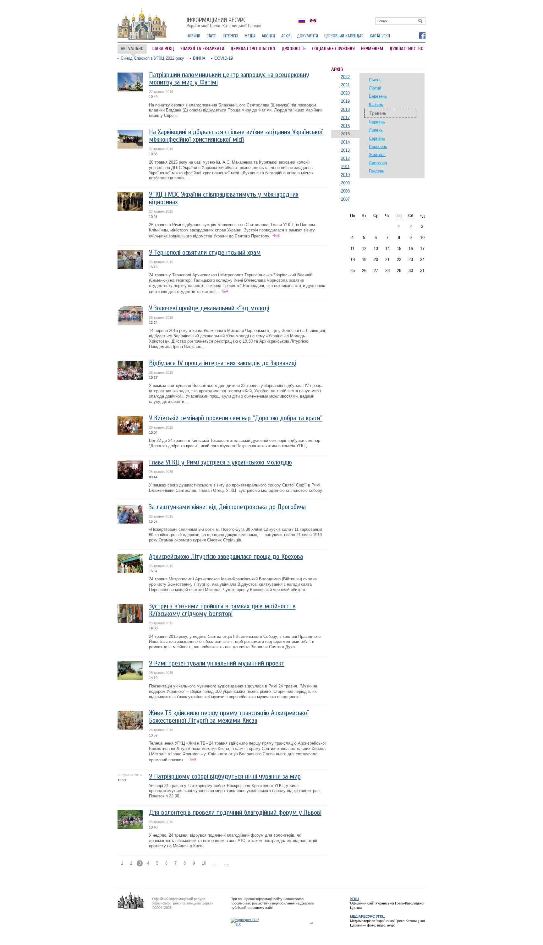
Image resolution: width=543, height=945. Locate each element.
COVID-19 (223, 58)
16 (411, 248)
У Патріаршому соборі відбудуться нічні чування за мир (225, 776)
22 (399, 259)
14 (387, 248)
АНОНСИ (268, 36)
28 (387, 270)
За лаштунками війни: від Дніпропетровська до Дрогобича (227, 507)
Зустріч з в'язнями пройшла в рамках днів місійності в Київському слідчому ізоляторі (222, 610)
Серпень (377, 138)
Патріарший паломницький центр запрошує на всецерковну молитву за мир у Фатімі (229, 78)
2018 (345, 109)
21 (387, 259)
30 (411, 270)
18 (352, 259)
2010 (345, 174)
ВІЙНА (199, 58)
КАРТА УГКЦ (380, 36)
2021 (345, 85)
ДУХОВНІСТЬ (294, 49)
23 (411, 259)
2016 (345, 125)
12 (364, 248)
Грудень (376, 171)
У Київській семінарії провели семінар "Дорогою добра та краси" (235, 418)
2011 (345, 166)
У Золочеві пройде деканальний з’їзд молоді (209, 308)
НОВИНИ (193, 36)
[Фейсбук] (422, 35)
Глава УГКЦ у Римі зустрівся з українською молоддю (220, 462)
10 (204, 863)
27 (376, 270)
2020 (345, 93)
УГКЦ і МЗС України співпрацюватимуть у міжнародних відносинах (224, 198)
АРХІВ (286, 36)
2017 (345, 117)
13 (376, 248)
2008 (345, 191)
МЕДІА (249, 36)
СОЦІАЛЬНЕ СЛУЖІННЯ (333, 49)
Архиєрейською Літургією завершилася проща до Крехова (226, 557)
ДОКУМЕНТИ (307, 36)
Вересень (378, 146)
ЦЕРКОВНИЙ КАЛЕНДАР (344, 36)
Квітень (376, 104)
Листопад (378, 162)
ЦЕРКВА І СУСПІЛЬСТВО (253, 49)
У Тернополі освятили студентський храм (205, 253)
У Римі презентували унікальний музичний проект (216, 663)
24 (422, 259)
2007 (345, 199)
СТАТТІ (211, 36)
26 (364, 270)
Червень (377, 122)
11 (352, 248)
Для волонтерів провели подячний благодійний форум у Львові (235, 813)
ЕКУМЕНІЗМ (372, 49)
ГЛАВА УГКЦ (162, 49)
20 (376, 259)
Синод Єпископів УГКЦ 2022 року (152, 58)
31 (422, 270)
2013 (345, 150)
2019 (345, 101)
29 (399, 270)
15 (399, 248)
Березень (378, 96)
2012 (345, 158)
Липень (376, 130)
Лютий (375, 88)
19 (364, 259)
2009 (345, 183)
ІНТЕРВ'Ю (230, 36)
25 (352, 270)
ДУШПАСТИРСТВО (406, 49)
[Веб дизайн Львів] (312, 923)
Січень (375, 80)
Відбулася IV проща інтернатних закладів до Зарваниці (222, 363)
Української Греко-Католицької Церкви (224, 23)
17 (422, 248)
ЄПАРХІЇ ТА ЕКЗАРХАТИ (202, 49)
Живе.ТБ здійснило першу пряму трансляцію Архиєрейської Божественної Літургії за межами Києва (229, 717)
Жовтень (377, 154)
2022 (345, 76)
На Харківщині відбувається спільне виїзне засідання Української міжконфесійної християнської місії (236, 136)
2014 (345, 142)
